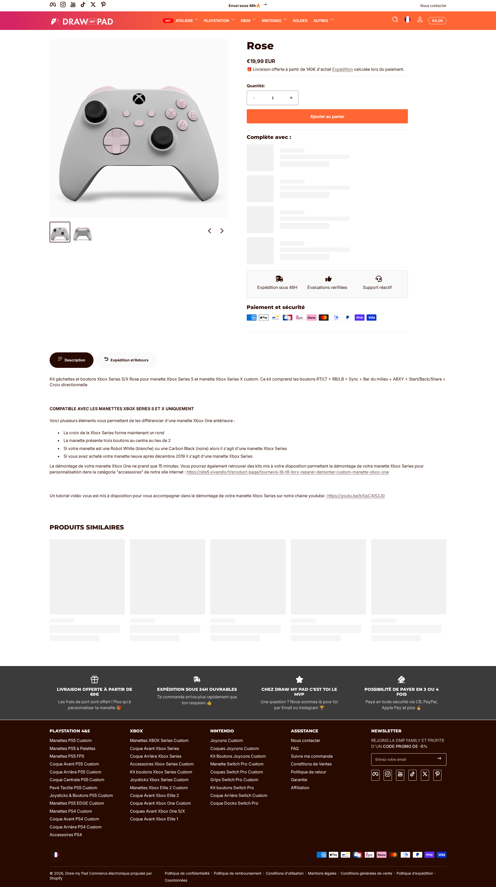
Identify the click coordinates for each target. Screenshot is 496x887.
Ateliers (184, 20)
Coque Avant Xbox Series (154, 748)
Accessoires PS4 (66, 834)
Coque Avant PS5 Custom (74, 763)
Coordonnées (176, 880)
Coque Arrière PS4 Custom (76, 826)
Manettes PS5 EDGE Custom (77, 803)
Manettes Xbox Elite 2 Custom (159, 787)
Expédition (342, 69)
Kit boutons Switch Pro (232, 787)
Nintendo (272, 20)
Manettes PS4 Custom (71, 810)
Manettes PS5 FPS (67, 756)
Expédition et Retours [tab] (130, 360)
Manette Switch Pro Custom (237, 763)
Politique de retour (308, 771)
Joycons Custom (226, 740)
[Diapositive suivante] (222, 232)
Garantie (299, 779)
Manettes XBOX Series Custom (159, 740)
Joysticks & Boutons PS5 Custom (81, 795)
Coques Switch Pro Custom (236, 771)
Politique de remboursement (237, 873)
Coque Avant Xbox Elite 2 (154, 795)
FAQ (295, 748)
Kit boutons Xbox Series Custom (161, 771)
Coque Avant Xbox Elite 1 (154, 818)
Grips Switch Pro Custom (234, 779)
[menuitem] (87, 740)
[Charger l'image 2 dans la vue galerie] (82, 232)
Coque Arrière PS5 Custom (75, 771)
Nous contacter (433, 5)
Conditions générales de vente (366, 873)
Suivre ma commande (312, 756)
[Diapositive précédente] (209, 232)
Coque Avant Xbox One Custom (160, 803)
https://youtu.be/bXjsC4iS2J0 (355, 495)
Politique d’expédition (415, 873)
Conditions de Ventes (311, 763)
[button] (395, 20)
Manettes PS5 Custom (71, 740)
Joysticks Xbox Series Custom (159, 779)
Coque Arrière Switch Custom (238, 795)
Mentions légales (322, 873)
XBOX (246, 20)
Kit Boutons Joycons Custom (238, 756)
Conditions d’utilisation (285, 873)
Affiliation (300, 787)
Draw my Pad (76, 873)
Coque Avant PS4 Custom (74, 818)
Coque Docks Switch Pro (234, 803)
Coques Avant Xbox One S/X (157, 810)
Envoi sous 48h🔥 (244, 5)
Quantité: (256, 85)
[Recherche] (395, 20)
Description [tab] (75, 360)
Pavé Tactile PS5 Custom (73, 787)
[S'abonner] (439, 759)
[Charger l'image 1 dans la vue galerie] (60, 232)
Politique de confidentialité (187, 873)
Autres (321, 20)
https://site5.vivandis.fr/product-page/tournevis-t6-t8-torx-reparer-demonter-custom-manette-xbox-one (288, 471)
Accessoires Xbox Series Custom (162, 763)
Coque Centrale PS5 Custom (77, 779)
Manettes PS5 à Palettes (72, 748)
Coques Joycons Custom (234, 748)
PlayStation (216, 20)
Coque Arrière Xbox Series (155, 756)
